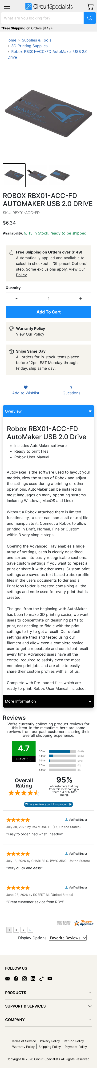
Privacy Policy (50, 1041)
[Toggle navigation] (6, 6)
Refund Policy (74, 1041)
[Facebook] (18, 978)
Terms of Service (23, 1041)
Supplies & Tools (36, 40)
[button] (6, 6)
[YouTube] (52, 978)
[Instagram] (26, 978)
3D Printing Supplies (29, 45)
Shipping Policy (50, 1047)
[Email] (9, 978)
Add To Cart (48, 311)
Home (11, 40)
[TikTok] (43, 978)
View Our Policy (30, 334)
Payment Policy (76, 1047)
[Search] (90, 18)
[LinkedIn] (35, 978)
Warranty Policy (23, 1047)
